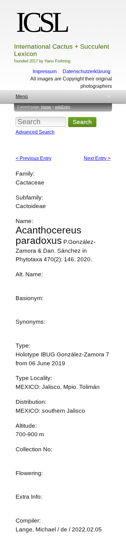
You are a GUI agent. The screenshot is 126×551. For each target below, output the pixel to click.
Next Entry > (97, 158)
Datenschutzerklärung (86, 71)
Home (46, 107)
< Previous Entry (33, 158)
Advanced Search (35, 132)
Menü (22, 96)
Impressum (45, 71)
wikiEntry (62, 107)
